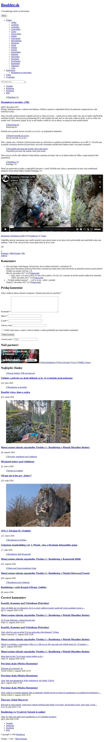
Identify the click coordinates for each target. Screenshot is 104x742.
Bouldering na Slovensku (21, 73)
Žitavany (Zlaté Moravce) (14, 699)
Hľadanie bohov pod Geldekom (17, 461)
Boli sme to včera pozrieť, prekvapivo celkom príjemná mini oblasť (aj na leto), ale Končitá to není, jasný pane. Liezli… (49, 705)
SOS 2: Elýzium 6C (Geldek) (16, 530)
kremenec (5, 253)
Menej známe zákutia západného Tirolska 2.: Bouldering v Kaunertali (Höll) (41, 559)
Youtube (9, 86)
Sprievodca (10, 70)
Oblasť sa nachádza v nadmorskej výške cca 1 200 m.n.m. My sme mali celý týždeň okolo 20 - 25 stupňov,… (45, 644)
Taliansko (15, 66)
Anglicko (15, 25)
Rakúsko (14, 54)
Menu (4, 16)
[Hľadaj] (25, 82)
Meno (4, 316)
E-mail (4, 321)
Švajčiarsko (15, 61)
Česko (13, 32)
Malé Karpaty (15, 253)
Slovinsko (15, 59)
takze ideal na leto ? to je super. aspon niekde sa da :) (22, 656)
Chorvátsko (15, 29)
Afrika (13, 22)
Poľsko (14, 50)
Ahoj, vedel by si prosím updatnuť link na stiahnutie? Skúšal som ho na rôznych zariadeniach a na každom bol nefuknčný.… (51, 693)
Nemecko (15, 43)
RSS (8, 93)
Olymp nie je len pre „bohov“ (16, 475)
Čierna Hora (16, 34)
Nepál (13, 45)
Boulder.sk (10, 5)
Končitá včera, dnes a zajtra (15, 392)
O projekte (10, 77)
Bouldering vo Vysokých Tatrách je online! (23, 712)
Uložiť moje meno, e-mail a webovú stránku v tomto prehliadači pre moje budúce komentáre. (41, 330)
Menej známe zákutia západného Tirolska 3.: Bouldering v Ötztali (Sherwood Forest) (45, 573)
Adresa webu (6, 325)
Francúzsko (15, 38)
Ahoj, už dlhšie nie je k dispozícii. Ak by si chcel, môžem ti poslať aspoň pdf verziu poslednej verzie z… (43, 608)
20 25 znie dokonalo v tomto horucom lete (18, 620)
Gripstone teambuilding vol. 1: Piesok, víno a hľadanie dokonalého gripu (39, 545)
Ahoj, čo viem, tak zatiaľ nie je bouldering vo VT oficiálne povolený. (29, 717)
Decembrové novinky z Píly (15, 102)
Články (9, 20)
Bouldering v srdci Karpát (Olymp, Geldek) (23, 587)
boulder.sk (34, 236)
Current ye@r (7, 339)
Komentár (6, 311)
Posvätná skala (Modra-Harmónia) (19, 663)
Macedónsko (16, 41)
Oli (2, 107)
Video (8, 75)
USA (13, 68)
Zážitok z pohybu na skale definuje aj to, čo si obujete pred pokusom (37, 378)
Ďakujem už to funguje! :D (12, 668)
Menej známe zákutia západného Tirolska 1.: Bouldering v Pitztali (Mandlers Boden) (45, 447)
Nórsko (14, 47)
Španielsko (15, 63)
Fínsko (14, 36)
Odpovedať (35, 273)
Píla (23, 253)
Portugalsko (16, 52)
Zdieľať (4, 256)
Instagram (10, 88)
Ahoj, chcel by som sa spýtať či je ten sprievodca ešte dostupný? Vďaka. (30, 632)
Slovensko (15, 57)
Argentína (15, 27)
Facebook (10, 91)
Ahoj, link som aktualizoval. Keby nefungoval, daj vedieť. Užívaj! (27, 680)
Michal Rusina (21, 739)
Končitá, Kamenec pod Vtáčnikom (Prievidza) (25, 603)
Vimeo (43, 236)
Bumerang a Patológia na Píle (13, 236)
